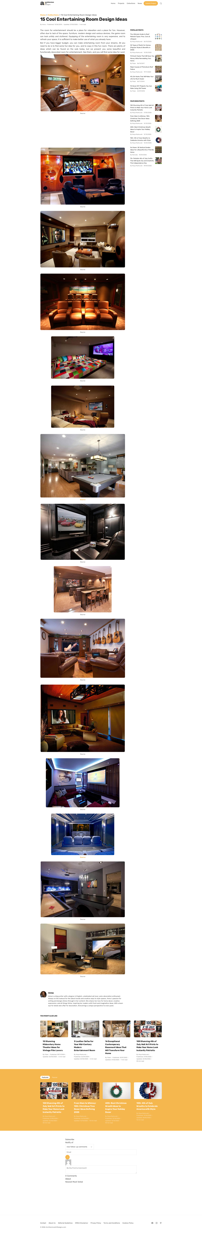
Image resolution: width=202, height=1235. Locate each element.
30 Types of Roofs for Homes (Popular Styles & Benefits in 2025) (140, 47)
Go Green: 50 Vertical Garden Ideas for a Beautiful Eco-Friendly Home (142, 150)
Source (83, 499)
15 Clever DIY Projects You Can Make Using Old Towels (141, 87)
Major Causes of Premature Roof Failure (141, 68)
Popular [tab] (54, 1077)
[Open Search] (161, 3)
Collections (53, 15)
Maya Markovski (81, 1054)
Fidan (46, 1054)
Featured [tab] (45, 1077)
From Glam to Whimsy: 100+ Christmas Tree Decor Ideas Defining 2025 (140, 118)
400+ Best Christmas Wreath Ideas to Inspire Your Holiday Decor (140, 129)
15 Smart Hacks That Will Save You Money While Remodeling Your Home (142, 58)
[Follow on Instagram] (156, 1223)
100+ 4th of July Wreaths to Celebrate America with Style (140, 139)
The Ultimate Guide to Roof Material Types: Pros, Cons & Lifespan (140, 36)
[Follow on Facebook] (152, 1223)
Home (43, 15)
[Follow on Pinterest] (161, 1223)
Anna (44, 24)
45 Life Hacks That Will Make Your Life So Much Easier (141, 78)
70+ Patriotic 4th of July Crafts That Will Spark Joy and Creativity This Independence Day (142, 161)
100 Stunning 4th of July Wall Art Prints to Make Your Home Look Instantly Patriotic (142, 107)
